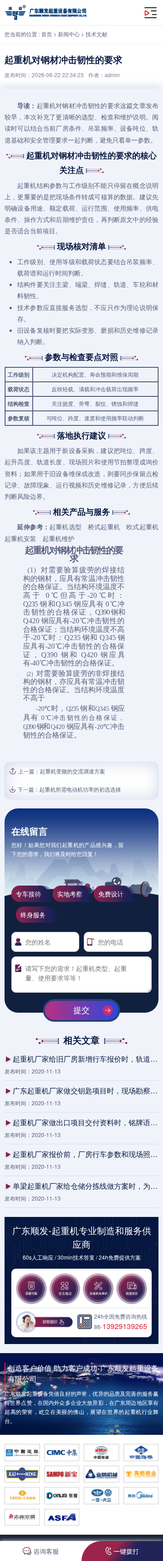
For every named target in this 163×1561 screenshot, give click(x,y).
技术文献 (96, 34)
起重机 (46, 105)
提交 (81, 1010)
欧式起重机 (142, 526)
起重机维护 (58, 538)
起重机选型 (65, 526)
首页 (46, 34)
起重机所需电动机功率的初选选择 (80, 789)
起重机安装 (20, 538)
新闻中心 (69, 34)
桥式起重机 (104, 526)
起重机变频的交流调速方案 (72, 771)
